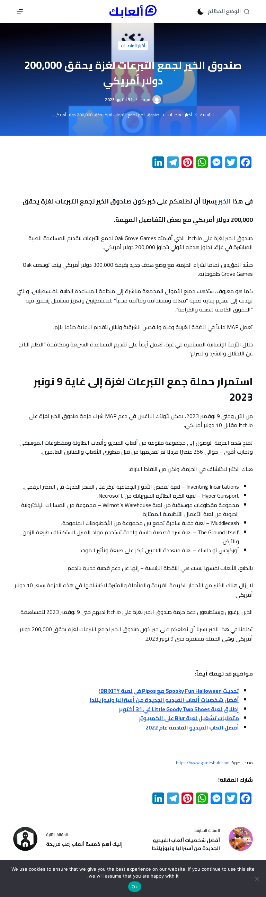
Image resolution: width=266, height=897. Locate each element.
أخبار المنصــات (133, 45)
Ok (135, 886)
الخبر (224, 201)
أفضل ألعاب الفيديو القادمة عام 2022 (192, 727)
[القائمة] (20, 12)
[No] (257, 878)
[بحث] (246, 11)
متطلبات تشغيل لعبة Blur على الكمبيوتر (189, 718)
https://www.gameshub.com (203, 763)
